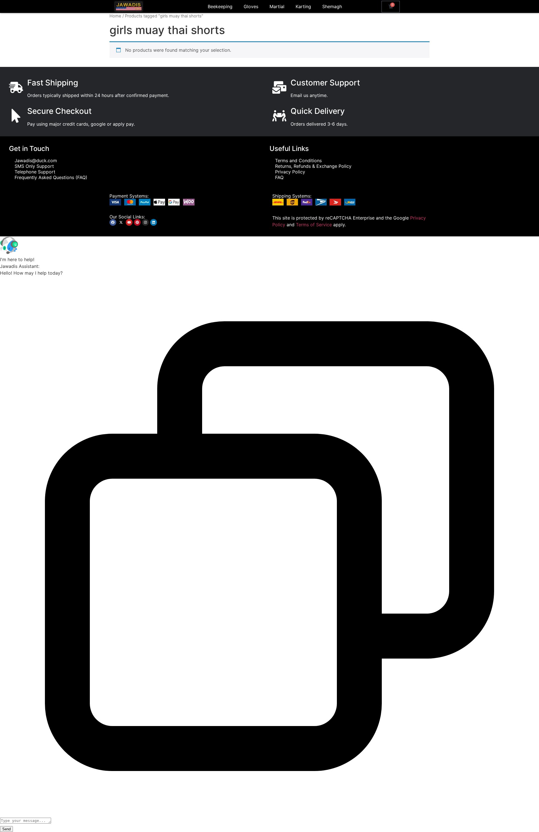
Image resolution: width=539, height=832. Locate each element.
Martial (277, 6)
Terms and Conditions (298, 160)
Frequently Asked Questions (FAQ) (51, 177)
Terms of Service (314, 224)
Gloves (251, 6)
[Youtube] (129, 222)
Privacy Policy (290, 172)
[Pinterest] (137, 222)
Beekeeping (220, 6)
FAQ (279, 177)
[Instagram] (145, 222)
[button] (269, 246)
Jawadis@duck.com (36, 160)
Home (115, 16)
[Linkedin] (153, 222)
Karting (303, 6)
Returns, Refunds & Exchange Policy (313, 166)
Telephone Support (35, 172)
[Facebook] (112, 222)
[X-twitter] (121, 222)
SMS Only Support (34, 166)
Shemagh (332, 6)
